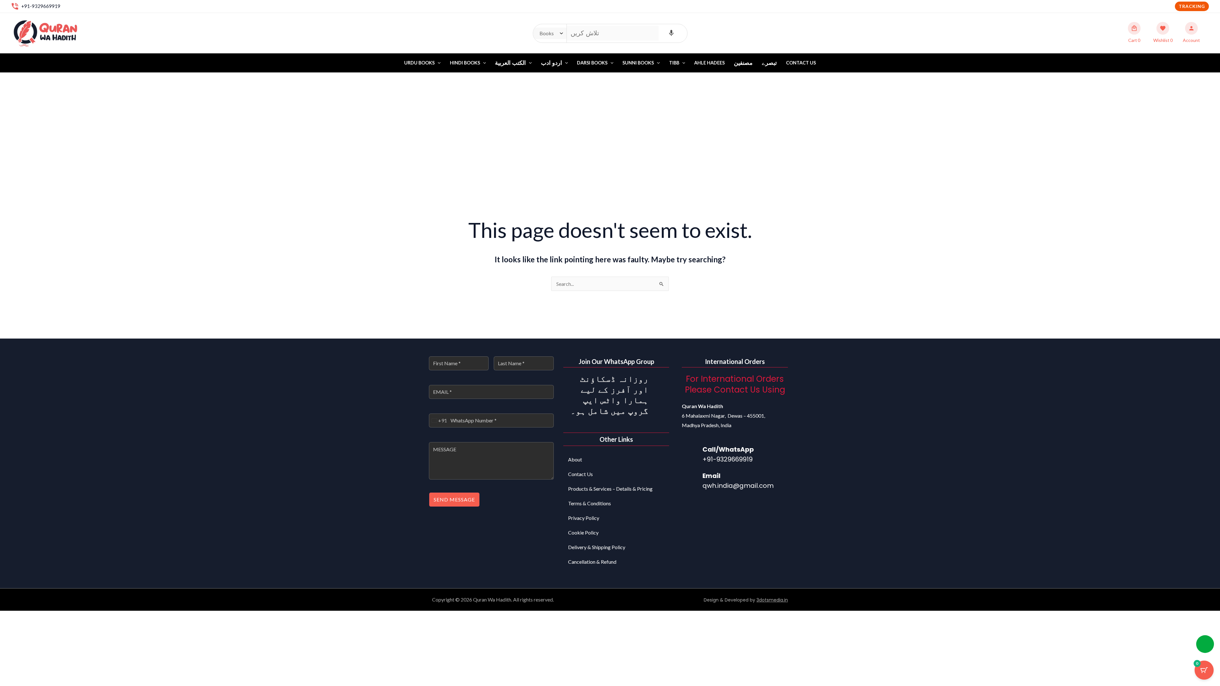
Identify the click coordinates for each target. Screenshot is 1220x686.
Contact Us (801, 62)
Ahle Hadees (709, 62)
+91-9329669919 (40, 6)
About (575, 459)
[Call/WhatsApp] (690, 453)
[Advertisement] (610, 120)
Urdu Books (419, 62)
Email (711, 475)
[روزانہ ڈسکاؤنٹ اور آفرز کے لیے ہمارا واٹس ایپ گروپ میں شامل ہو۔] (661, 382)
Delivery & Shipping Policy (596, 547)
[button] (1192, 6)
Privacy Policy (583, 518)
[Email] (690, 480)
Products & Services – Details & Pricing (610, 489)
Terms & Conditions (589, 503)
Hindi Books (465, 62)
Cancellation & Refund (592, 562)
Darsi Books (592, 62)
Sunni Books (638, 62)
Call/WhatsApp (728, 449)
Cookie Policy (583, 532)
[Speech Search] (671, 33)
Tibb (674, 62)
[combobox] (438, 420)
